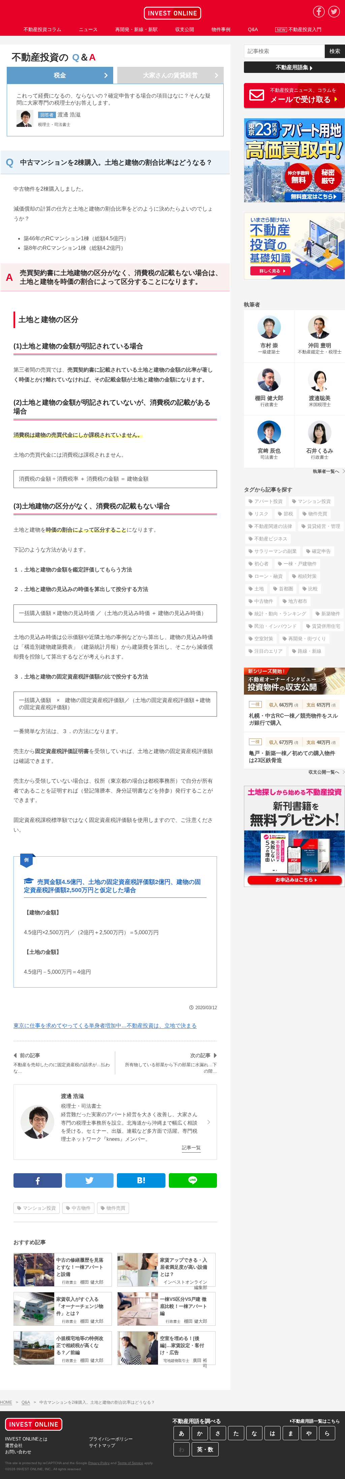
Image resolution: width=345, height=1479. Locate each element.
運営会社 (14, 1445)
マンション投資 (39, 1208)
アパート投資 (268, 501)
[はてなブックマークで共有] (141, 1180)
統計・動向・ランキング (280, 613)
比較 (313, 588)
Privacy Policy (98, 1463)
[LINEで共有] (193, 1180)
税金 (60, 75)
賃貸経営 (170, 75)
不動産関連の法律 (273, 526)
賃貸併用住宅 (326, 626)
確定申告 (321, 551)
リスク (261, 513)
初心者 (261, 563)
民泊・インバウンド (275, 626)
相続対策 (307, 576)
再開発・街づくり (307, 638)
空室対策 (263, 638)
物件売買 (115, 1208)
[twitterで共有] (89, 1180)
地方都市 (297, 601)
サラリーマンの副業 (275, 551)
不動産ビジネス (270, 538)
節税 (288, 513)
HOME (6, 1402)
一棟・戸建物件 (300, 563)
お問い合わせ (18, 1451)
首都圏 (286, 588)
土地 (259, 588)
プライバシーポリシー (111, 1439)
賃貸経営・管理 (323, 526)
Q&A (26, 1402)
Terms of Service (130, 1463)
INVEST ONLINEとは (26, 1439)
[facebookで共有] (37, 1180)
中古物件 (81, 1208)
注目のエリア (268, 651)
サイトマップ (102, 1445)
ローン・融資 (268, 576)
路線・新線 (309, 651)
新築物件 (330, 613)
